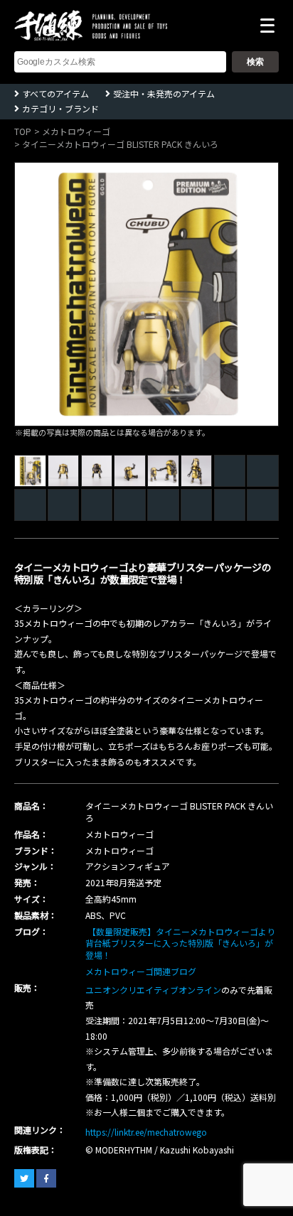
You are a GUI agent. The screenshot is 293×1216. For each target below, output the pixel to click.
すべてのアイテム (55, 93)
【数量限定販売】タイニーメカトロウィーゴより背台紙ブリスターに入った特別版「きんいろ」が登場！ (180, 943)
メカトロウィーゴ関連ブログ (140, 971)
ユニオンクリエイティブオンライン (153, 990)
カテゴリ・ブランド (60, 108)
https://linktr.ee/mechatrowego (146, 1132)
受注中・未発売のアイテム (164, 93)
